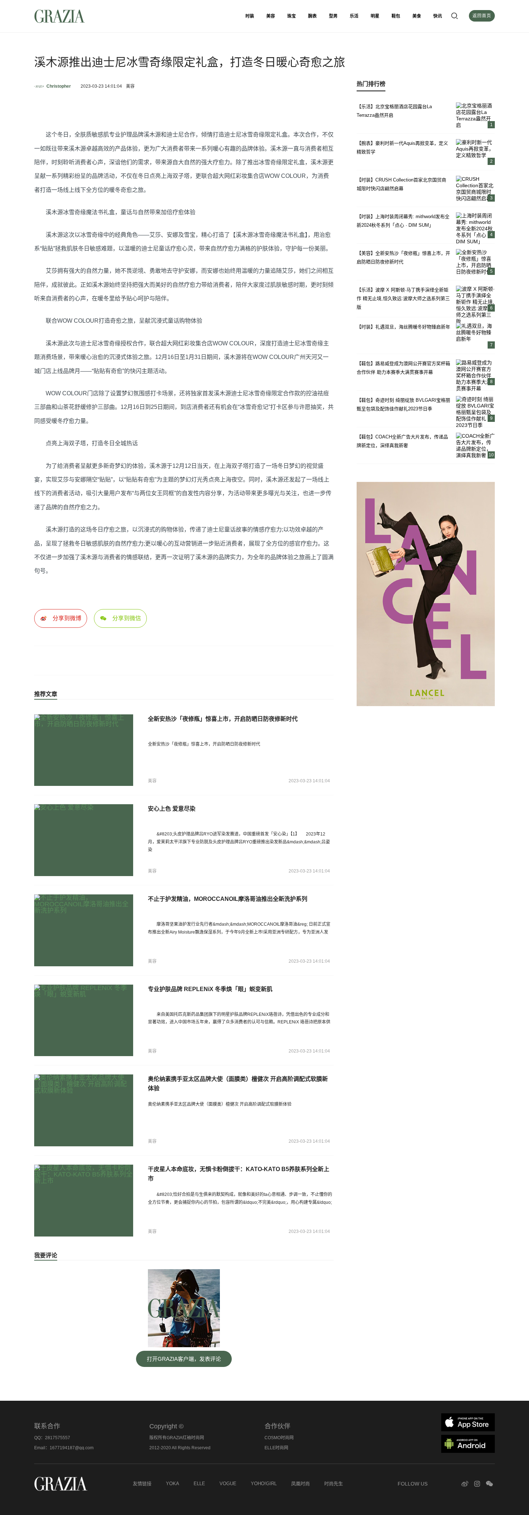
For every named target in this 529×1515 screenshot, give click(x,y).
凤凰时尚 (300, 1483)
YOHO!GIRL (264, 1483)
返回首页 (482, 15)
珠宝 (291, 16)
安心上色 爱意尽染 (171, 809)
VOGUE (228, 1483)
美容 (270, 16)
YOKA (172, 1483)
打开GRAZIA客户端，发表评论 (184, 1359)
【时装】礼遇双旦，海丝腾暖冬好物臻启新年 (403, 327)
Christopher (58, 86)
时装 (249, 16)
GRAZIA (77, 16)
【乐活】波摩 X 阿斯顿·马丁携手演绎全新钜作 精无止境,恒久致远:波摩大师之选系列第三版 (403, 298)
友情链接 (142, 1483)
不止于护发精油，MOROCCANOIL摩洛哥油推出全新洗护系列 (227, 899)
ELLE (199, 1483)
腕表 (312, 16)
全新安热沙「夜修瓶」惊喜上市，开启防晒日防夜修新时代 (223, 719)
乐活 (354, 16)
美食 (416, 16)
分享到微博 (67, 618)
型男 (333, 16)
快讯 (437, 16)
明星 (375, 16)
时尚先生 (333, 1483)
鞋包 (396, 16)
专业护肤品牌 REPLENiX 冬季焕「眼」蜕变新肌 (210, 989)
